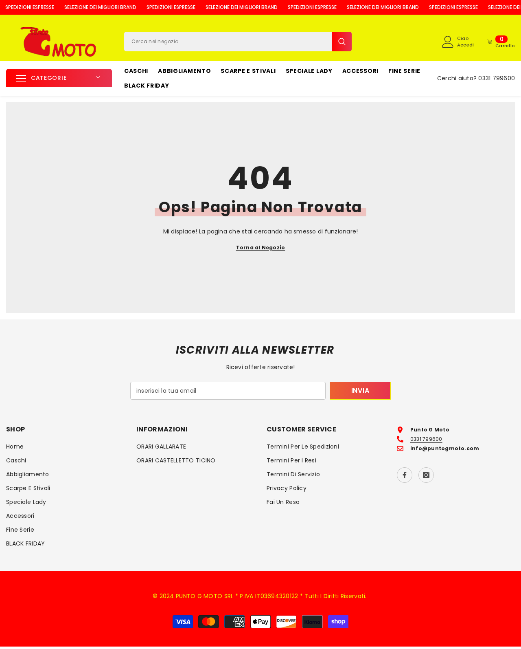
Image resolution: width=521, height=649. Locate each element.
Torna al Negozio (260, 247)
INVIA (360, 390)
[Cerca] (238, 41)
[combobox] (228, 41)
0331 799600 (496, 78)
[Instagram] (426, 475)
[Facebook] (404, 475)
